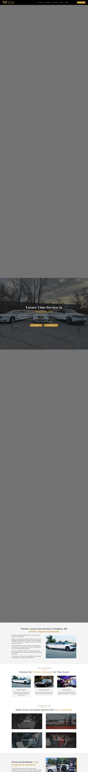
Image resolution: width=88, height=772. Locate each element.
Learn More (54, 2)
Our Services (40, 2)
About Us (62, 2)
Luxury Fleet (47, 2)
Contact (66, 2)
